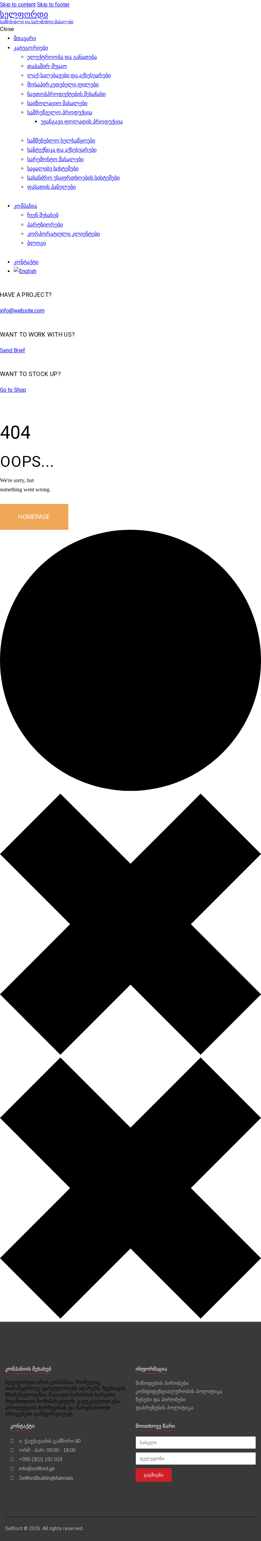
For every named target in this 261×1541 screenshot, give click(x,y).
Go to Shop (13, 390)
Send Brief (12, 350)
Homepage (34, 516)
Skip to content (18, 4)
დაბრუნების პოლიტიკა (164, 1407)
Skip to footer (53, 4)
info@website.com (22, 310)
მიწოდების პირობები (162, 1383)
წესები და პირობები (161, 1399)
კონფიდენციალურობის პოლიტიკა (179, 1391)
